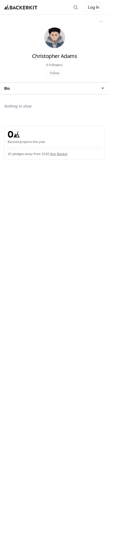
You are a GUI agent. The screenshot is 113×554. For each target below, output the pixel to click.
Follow (54, 73)
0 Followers (54, 65)
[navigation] (54, 88)
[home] (20, 7)
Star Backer (59, 154)
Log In (93, 7)
